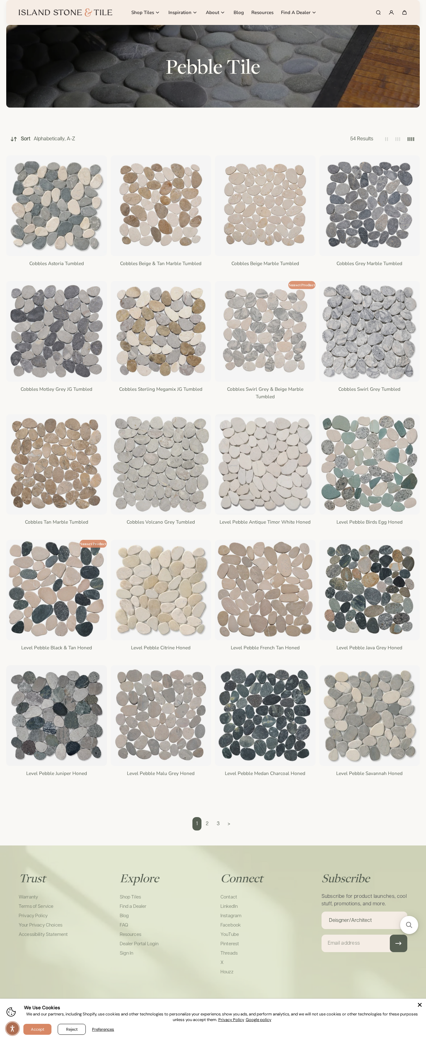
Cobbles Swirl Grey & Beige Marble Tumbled (265, 393)
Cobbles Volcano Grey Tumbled (161, 522)
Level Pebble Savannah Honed (369, 773)
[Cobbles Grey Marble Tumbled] (369, 205)
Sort (48, 139)
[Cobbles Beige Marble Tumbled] (265, 205)
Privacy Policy (231, 1019)
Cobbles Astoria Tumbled (56, 263)
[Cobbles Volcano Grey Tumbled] (161, 464)
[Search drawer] (378, 12)
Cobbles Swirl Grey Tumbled (369, 389)
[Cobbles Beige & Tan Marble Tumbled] (161, 205)
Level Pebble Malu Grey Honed (161, 773)
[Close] (420, 1005)
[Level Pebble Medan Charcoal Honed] (265, 715)
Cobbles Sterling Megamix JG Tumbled (160, 389)
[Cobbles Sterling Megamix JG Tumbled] (161, 331)
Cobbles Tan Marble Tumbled (56, 522)
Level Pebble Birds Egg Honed (369, 522)
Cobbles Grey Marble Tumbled (369, 263)
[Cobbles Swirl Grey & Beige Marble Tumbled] (265, 331)
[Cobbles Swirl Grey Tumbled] (369, 331)
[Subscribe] (398, 943)
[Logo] (65, 12)
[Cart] (404, 12)
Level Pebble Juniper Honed (56, 773)
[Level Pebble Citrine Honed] (161, 590)
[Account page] (391, 12)
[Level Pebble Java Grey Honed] (369, 590)
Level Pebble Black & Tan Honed (56, 647)
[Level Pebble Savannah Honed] (369, 715)
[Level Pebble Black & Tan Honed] (56, 590)
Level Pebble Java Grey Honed (369, 647)
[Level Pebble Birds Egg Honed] (369, 464)
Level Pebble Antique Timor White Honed (265, 522)
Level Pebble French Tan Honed (265, 647)
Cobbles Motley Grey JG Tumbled (56, 389)
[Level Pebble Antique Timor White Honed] (265, 464)
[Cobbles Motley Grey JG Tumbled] (56, 331)
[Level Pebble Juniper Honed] (56, 715)
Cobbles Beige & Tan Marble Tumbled (160, 263)
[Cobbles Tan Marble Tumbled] (56, 464)
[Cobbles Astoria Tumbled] (56, 205)
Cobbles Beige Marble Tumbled (265, 263)
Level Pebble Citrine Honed (161, 647)
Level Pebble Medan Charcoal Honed (265, 773)
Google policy (258, 1019)
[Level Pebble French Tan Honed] (265, 590)
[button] (409, 925)
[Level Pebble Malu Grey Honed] (161, 715)
